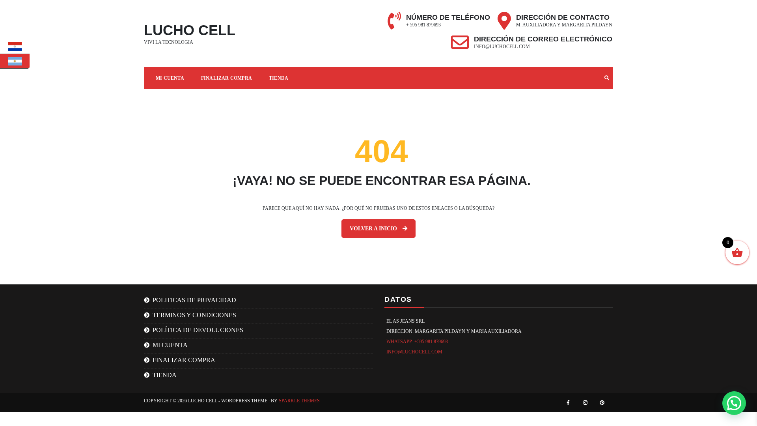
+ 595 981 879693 (423, 25)
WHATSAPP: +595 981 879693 (417, 341)
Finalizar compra (226, 78)
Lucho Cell (189, 30)
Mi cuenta (170, 78)
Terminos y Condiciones (194, 315)
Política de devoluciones (198, 330)
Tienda (278, 78)
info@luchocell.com (502, 46)
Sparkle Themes (299, 401)
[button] (734, 403)
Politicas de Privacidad (194, 300)
